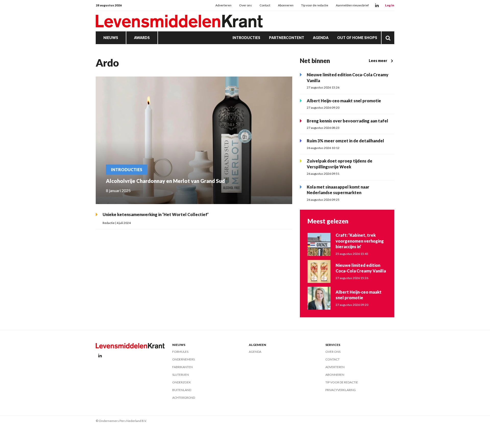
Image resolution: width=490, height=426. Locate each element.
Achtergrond (183, 397)
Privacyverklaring (340, 390)
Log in (389, 5)
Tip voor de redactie (314, 5)
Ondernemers (183, 359)
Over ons (245, 5)
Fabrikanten (182, 367)
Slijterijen (180, 375)
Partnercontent (286, 37)
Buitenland (181, 390)
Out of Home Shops (357, 37)
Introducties (246, 37)
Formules (180, 352)
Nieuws (110, 37)
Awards (142, 37)
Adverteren (223, 5)
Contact (265, 5)
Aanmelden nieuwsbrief (352, 5)
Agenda (320, 37)
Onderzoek (181, 382)
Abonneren (285, 5)
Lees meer (378, 60)
